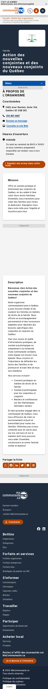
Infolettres (8, 599)
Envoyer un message (16, 121)
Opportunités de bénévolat (15, 626)
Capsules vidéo (10, 591)
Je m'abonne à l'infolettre (19, 661)
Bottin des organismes (22, 18)
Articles (6, 595)
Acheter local (13, 637)
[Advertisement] (24, 251)
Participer (10, 621)
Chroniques (8, 586)
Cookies (9, 687)
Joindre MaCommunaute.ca (15, 514)
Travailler (10, 606)
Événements (8, 630)
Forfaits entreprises (12, 562)
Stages (6, 615)
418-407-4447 (13, 116)
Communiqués (9, 582)
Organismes (8, 539)
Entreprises (8, 543)
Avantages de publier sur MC (16, 571)
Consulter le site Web (17, 126)
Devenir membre (10, 505)
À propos (7, 510)
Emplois (6, 610)
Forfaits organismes (12, 558)
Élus (5, 547)
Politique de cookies (13, 681)
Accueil (6, 18)
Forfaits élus (9, 567)
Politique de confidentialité (16, 678)
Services (7, 641)
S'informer (11, 578)
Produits (7, 645)
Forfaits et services (18, 554)
